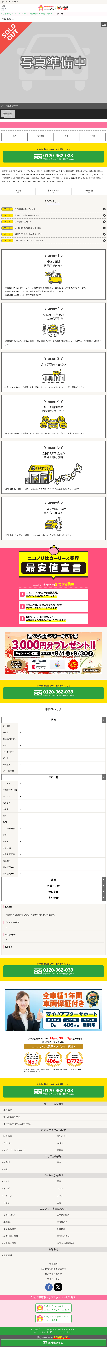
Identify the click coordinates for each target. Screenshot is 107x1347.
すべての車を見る (11, 1117)
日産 (59, 1181)
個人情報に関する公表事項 (53, 1268)
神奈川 (6, 1162)
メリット (18, 190)
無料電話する (55, 1342)
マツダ (6, 1203)
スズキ (60, 1188)
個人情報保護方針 (53, 1273)
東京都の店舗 (63, 1236)
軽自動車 (7, 1136)
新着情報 (7, 1255)
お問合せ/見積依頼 (65, 1243)
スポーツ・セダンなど (13, 1150)
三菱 (59, 1203)
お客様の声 (62, 1222)
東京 (59, 1162)
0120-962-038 (58, 156)
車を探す (7, 1110)
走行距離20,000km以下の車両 (17, 1124)
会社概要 (53, 1263)
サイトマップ (53, 1278)
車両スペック (53, 190)
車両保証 (7, 1222)
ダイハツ (7, 1195)
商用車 (60, 1150)
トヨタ (6, 1181)
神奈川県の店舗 (10, 1236)
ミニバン (7, 1143)
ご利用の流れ (63, 1215)
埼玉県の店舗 (9, 1243)
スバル (60, 1195)
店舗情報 (61, 1229)
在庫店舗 (89, 190)
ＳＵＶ (60, 1143)
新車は (3, 9)
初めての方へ (9, 1215)
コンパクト (62, 1136)
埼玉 (5, 1169)
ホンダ (6, 1188)
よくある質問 (9, 1229)
